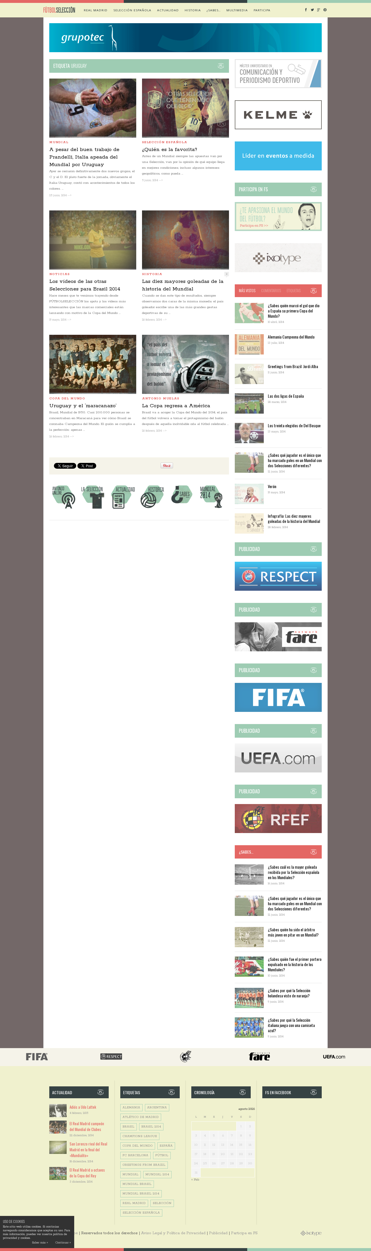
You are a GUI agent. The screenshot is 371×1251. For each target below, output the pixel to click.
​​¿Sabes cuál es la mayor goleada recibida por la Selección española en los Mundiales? (293, 872)
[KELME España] (278, 128)
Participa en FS (244, 1233)
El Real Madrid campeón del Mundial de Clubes (87, 1126)
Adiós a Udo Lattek (83, 1107)
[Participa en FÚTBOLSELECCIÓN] (278, 230)
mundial (131, 1175)
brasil (128, 1127)
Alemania (131, 1108)
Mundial (58, 142)
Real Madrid (96, 10)
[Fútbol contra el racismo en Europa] (278, 650)
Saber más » (40, 1243)
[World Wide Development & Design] (278, 271)
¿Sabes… (214, 10)
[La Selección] (93, 508)
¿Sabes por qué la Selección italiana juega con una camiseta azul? (291, 1025)
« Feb (195, 1179)
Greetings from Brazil (144, 1165)
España (166, 1146)
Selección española (132, 10)
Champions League (140, 1136)
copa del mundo (138, 1146)
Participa (262, 10)
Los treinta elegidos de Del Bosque (294, 425)
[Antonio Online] (63, 508)
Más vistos (247, 290)
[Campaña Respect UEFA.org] (278, 590)
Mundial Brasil (137, 1184)
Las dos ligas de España (286, 396)
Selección (162, 1203)
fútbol (161, 1155)
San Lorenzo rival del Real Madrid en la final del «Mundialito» (88, 1149)
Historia (193, 10)
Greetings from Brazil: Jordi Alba (293, 366)
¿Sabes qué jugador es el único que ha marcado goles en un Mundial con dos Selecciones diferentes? (295, 460)
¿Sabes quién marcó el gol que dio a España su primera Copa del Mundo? (293, 310)
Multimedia (237, 10)
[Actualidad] (123, 508)
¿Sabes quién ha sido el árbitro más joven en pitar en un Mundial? (293, 932)
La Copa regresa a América (176, 406)
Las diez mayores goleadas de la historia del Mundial (182, 285)
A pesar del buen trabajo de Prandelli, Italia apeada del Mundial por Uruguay (84, 157)
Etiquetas (294, 290)
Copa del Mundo (67, 399)
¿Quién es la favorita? (169, 149)
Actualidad (168, 10)
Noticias (59, 274)
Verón (272, 486)
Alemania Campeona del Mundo (291, 337)
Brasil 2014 (151, 1127)
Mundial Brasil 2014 (141, 1194)
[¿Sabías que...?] (182, 508)
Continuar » (63, 1243)
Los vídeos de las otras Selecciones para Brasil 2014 (84, 285)
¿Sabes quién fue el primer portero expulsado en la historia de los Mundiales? (294, 964)
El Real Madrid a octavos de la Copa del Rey (87, 1173)
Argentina (157, 1108)
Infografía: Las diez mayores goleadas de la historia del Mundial (294, 518)
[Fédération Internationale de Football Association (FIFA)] (278, 711)
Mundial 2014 (157, 1175)
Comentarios (271, 290)
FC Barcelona (135, 1155)
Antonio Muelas (160, 399)
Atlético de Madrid (141, 1117)
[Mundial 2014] (211, 508)
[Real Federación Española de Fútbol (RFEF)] (278, 832)
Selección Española (141, 1213)
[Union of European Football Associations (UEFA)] (278, 771)
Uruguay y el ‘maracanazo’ (83, 406)
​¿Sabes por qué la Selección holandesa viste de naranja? (289, 993)
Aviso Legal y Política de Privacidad (173, 1233)
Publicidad (218, 1233)
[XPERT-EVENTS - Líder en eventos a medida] (278, 169)
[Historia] (152, 508)
